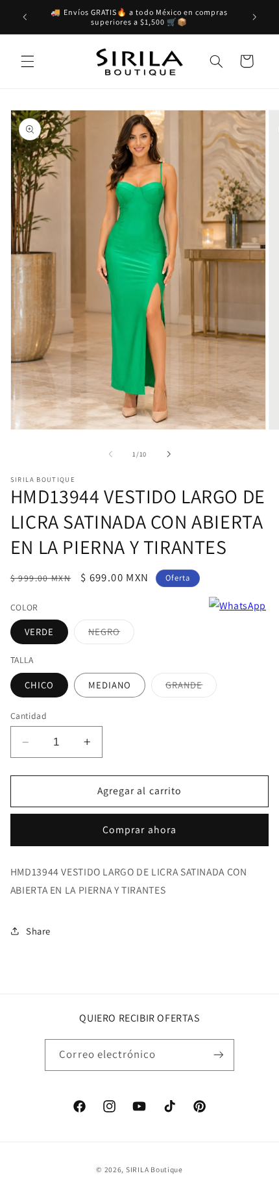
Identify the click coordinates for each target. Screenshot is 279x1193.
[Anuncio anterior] (24, 17)
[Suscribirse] (218, 1055)
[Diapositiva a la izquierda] (110, 454)
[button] (27, 61)
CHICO (39, 685)
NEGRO (111, 634)
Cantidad (28, 716)
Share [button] (38, 931)
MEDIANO (109, 685)
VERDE (39, 631)
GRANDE (191, 687)
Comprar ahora (139, 829)
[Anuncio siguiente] (254, 17)
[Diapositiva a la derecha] (168, 454)
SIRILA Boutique (154, 1169)
